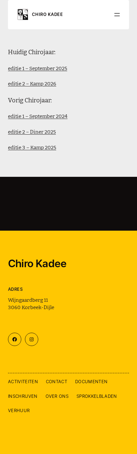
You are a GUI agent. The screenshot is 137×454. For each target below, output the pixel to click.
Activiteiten (23, 381)
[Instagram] (31, 339)
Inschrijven (23, 396)
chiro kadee (47, 14)
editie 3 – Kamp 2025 (32, 147)
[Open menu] (117, 15)
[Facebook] (14, 339)
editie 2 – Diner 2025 (32, 131)
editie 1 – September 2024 (38, 116)
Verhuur (19, 410)
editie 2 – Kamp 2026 (32, 83)
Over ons (57, 396)
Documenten (91, 381)
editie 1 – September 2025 (37, 68)
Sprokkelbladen (96, 396)
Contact (56, 381)
